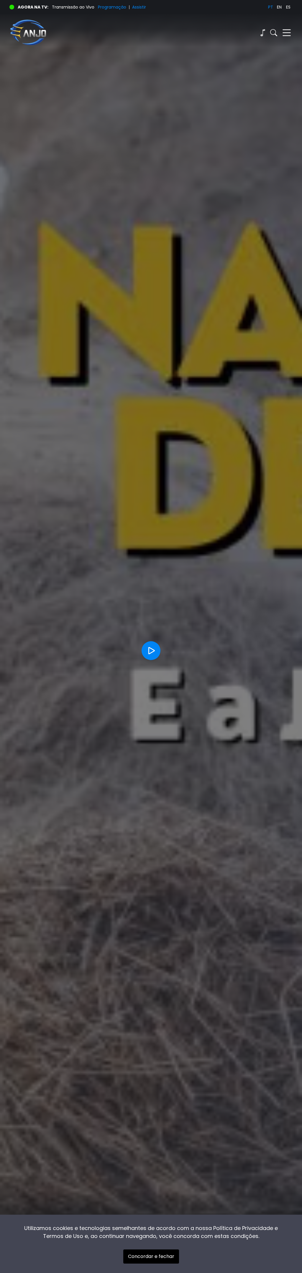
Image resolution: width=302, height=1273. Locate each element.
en (279, 7)
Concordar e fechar (151, 1256)
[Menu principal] (287, 33)
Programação (112, 7)
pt (270, 7)
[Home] (80, 33)
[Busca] (273, 32)
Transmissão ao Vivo (73, 7)
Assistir (139, 7)
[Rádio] (262, 33)
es (288, 7)
